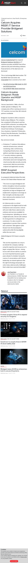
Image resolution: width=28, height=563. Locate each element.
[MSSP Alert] (8, 3)
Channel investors (6, 18)
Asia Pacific (16, 18)
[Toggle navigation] (25, 3)
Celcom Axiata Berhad (8, 60)
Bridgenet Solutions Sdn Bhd (10, 62)
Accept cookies (14, 561)
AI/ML (2, 366)
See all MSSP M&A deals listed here (14, 88)
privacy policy (24, 557)
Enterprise (23, 18)
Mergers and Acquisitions (10, 312)
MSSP (3, 20)
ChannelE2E (4, 80)
